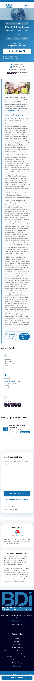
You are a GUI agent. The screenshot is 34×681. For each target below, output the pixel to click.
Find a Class (18, 493)
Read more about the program (11, 336)
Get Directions (10, 388)
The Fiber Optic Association (17, 657)
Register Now (16, 51)
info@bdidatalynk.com (11, 58)
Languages (17, 666)
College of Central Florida (11, 381)
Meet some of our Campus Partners (17, 651)
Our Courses (17, 644)
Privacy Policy (17, 663)
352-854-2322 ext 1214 (12, 56)
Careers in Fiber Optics (17, 654)
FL (15, 30)
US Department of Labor (12, 110)
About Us (17, 641)
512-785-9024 (10, 506)
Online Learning (17, 647)
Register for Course (24, 336)
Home (17, 638)
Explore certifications (18, 500)
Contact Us (17, 660)
